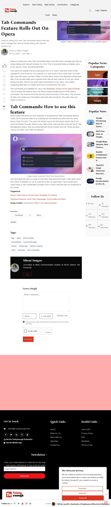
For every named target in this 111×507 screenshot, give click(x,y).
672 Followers (105, 215)
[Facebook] (6, 435)
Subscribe (24, 476)
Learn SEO (85, 429)
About (52, 429)
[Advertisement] (55, 382)
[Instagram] (22, 435)
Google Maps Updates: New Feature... (102, 144)
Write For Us (55, 433)
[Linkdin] (16, 435)
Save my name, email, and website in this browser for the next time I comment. (47, 323)
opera (104, 42)
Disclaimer (85, 441)
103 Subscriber (104, 226)
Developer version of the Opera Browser (63, 89)
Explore (26, 5)
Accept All (83, 498)
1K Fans (90, 203)
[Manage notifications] (106, 502)
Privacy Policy (87, 433)
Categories (74, 5)
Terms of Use (87, 445)
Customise (82, 488)
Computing (97, 92)
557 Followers (92, 215)
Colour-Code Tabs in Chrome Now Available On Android (33, 195)
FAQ (83, 437)
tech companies (33, 250)
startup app (23, 246)
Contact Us (55, 445)
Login (97, 10)
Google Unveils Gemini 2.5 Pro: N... (102, 181)
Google (97, 100)
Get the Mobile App (14, 442)
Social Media (16, 242)
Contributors (62, 5)
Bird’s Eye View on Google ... (100, 134)
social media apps (30, 242)
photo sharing (28, 238)
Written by (18, 51)
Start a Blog (37, 5)
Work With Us (56, 437)
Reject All (82, 493)
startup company (36, 246)
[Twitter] (11, 435)
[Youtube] (27, 435)
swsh (13, 250)
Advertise (54, 441)
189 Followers (92, 226)
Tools (47, 15)
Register (104, 10)
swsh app (21, 250)
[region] (83, 485)
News (54, 15)
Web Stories (50, 5)
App (12, 238)
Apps (19, 238)
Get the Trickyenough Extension (19, 439)
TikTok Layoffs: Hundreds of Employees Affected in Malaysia (82, 504)
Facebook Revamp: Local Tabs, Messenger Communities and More (38, 199)
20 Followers (105, 205)
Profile (27, 274)
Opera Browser (59, 176)
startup (14, 246)
